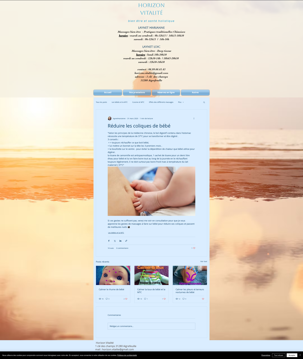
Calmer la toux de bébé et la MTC (151, 291)
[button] (204, 102)
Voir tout (203, 261)
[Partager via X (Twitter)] (115, 241)
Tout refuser (278, 355)
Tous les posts (101, 102)
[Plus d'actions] (193, 118)
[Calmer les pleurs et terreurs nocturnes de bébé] (190, 275)
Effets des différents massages (161, 102)
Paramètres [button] (265, 355)
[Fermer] (300, 355)
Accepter (292, 355)
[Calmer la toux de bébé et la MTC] (151, 275)
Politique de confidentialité (127, 355)
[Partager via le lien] (126, 241)
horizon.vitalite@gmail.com (151, 73)
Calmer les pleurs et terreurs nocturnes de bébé (190, 291)
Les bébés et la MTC (120, 102)
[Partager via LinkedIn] (120, 241)
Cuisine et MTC (138, 102)
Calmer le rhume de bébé (111, 289)
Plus (179, 102)
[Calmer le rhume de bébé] (113, 275)
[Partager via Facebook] (109, 241)
